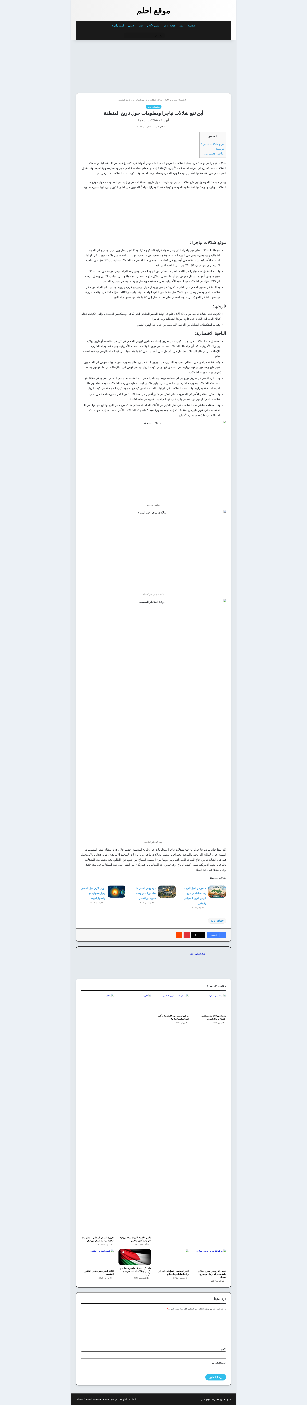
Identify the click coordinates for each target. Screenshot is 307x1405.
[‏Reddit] (179, 935)
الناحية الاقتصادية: (214, 153)
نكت (181, 25)
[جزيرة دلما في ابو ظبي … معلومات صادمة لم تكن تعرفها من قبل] (97, 1114)
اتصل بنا (132, 1399)
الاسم (223, 1349)
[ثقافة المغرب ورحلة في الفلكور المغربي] (97, 1258)
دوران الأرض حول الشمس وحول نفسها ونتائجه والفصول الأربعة (93, 893)
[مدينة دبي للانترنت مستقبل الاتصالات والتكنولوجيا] (209, 1003)
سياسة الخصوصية (101, 1399)
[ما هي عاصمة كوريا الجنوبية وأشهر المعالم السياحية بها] (172, 1003)
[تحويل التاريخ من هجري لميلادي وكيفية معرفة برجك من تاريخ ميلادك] (209, 1258)
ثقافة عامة (216, 920)
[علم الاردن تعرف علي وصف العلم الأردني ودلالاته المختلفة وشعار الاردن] (134, 1257)
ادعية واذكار (169, 25)
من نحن (113, 1399)
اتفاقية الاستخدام (84, 1399)
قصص (131, 25)
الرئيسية (192, 25)
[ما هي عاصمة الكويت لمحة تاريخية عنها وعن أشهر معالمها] (134, 1114)
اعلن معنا (123, 1399)
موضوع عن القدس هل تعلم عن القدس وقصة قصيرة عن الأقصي (145, 893)
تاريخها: (220, 148)
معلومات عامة (171, 99)
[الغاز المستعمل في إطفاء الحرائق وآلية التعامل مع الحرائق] (172, 1258)
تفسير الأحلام (153, 25)
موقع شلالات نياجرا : (212, 144)
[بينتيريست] (187, 935)
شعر (140, 25)
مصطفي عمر (161, 126)
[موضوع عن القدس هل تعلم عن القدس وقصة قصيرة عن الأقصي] (167, 892)
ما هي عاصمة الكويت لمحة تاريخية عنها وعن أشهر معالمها (135, 1239)
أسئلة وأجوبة (118, 25)
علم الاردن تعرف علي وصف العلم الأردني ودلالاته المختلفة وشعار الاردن (135, 1271)
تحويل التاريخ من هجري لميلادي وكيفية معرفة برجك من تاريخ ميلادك (212, 1274)
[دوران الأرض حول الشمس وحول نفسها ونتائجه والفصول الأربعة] (116, 892)
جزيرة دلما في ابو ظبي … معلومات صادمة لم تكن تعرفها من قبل (98, 1239)
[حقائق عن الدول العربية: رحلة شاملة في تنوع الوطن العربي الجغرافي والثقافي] (217, 892)
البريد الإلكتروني (219, 1362)
